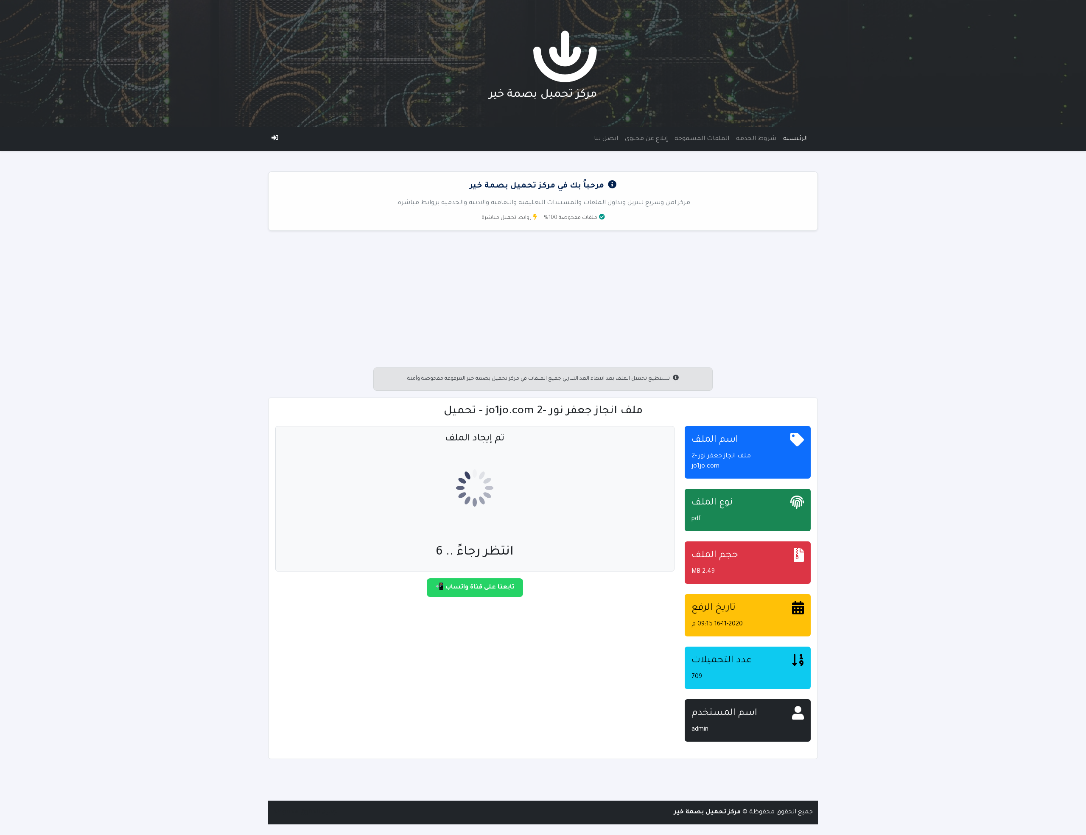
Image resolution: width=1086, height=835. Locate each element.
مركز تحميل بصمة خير (543, 95)
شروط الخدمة (756, 139)
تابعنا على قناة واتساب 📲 (475, 587)
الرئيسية (795, 139)
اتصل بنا (606, 139)
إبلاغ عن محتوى (646, 139)
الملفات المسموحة (702, 139)
